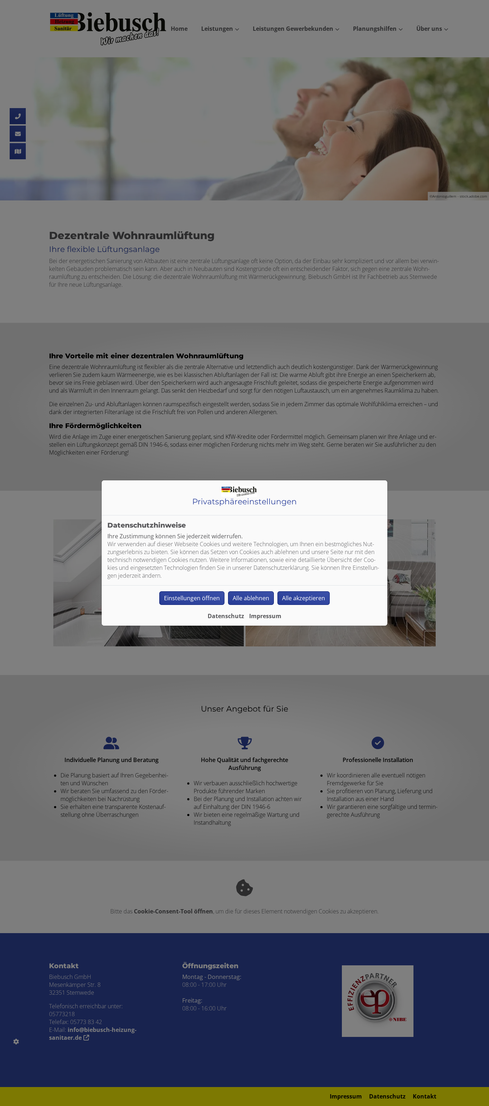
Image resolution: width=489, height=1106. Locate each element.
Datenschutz (226, 616)
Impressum (265, 616)
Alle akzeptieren (303, 598)
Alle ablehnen (251, 598)
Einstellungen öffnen (192, 598)
